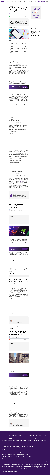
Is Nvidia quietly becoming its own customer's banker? (20, 271)
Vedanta (21, 181)
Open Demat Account (41, 1)
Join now (24, 87)
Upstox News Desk (13, 13)
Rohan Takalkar (13, 336)
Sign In (47, 1)
